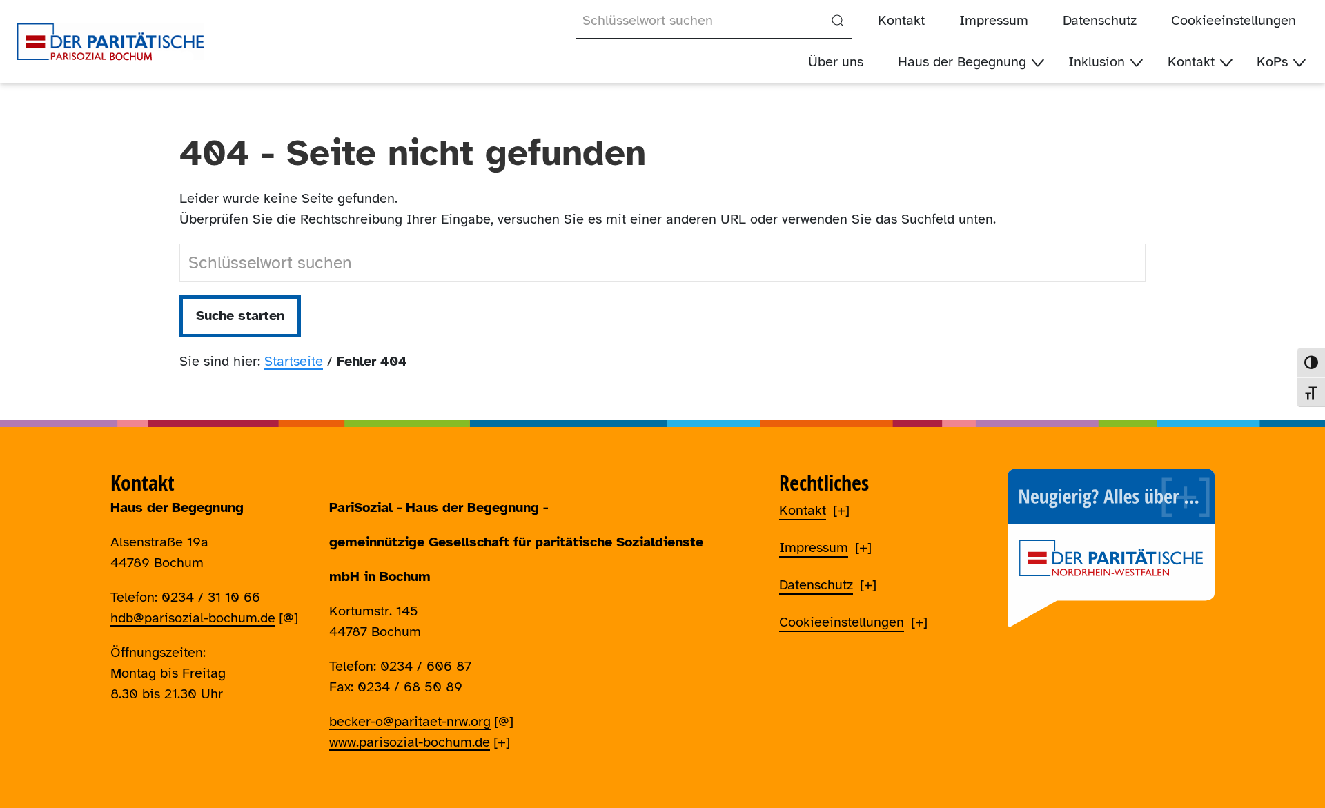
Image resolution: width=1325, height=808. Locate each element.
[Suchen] (838, 20)
